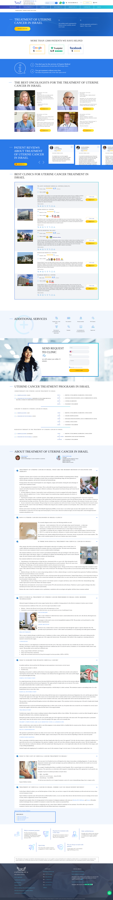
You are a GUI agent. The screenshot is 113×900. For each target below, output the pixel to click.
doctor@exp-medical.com (48, 871)
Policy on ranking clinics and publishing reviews (24, 887)
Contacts (87, 7)
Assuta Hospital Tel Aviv (46, 230)
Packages (13, 7)
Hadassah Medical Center (47, 252)
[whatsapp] (109, 893)
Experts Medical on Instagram (78, 874)
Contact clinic (79, 370)
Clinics (42, 7)
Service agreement (18, 877)
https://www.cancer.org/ (21, 816)
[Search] (56, 3)
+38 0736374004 (48, 874)
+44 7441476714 (48, 882)
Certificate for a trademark (19, 893)
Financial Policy (17, 885)
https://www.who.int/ (21, 819)
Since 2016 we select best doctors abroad (29, 3)
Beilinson (82, 800)
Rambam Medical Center (46, 275)
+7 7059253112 (48, 879)
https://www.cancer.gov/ (21, 818)
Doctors (57, 7)
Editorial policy (17, 882)
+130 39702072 (48, 884)
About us (72, 7)
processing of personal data (78, 367)
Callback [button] (45, 887)
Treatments (27, 7)
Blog (99, 7)
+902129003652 (48, 876)
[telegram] (63, 3)
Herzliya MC (76, 800)
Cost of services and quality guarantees (80, 881)
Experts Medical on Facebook (78, 871)
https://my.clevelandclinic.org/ (22, 817)
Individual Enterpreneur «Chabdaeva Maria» (23, 890)
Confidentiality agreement (19, 879)
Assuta (88, 800)
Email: (70, 354)
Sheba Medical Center (45, 209)
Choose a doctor (22, 28)
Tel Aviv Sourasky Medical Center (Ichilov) (53, 186)
